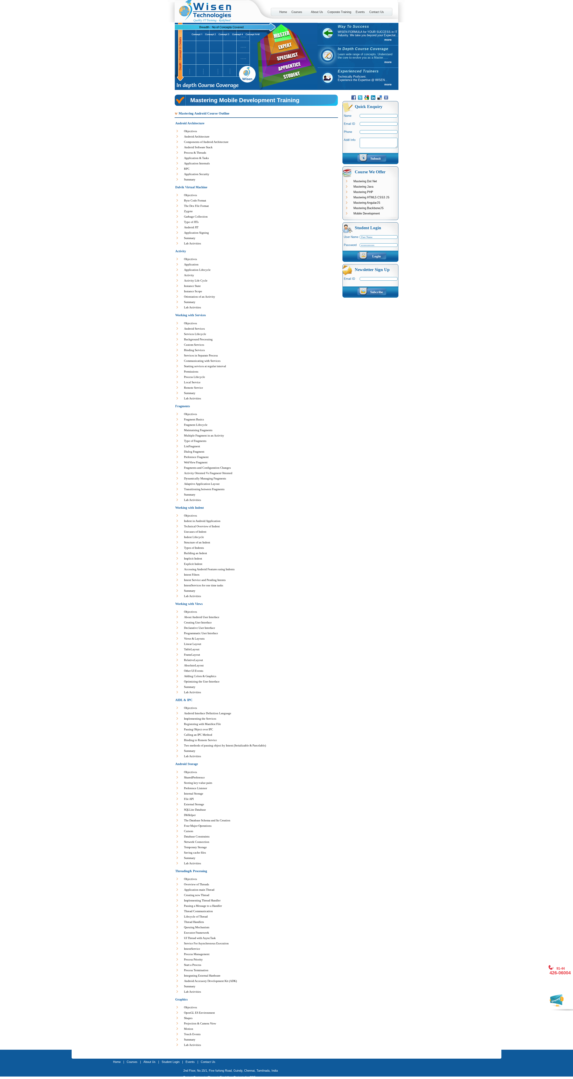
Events (360, 12)
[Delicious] (380, 98)
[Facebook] (354, 98)
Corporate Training (339, 12)
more (387, 39)
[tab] (256, 114)
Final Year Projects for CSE (238, 1077)
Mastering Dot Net (365, 181)
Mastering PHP (363, 192)
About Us (317, 12)
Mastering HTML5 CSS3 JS (371, 197)
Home (283, 12)
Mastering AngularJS (366, 202)
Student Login (171, 1062)
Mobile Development (366, 213)
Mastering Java (363, 186)
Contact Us (376, 12)
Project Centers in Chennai (201, 1077)
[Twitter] (360, 98)
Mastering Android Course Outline (204, 113)
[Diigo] (386, 98)
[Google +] (367, 98)
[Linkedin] (373, 98)
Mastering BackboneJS (368, 208)
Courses (295, 12)
